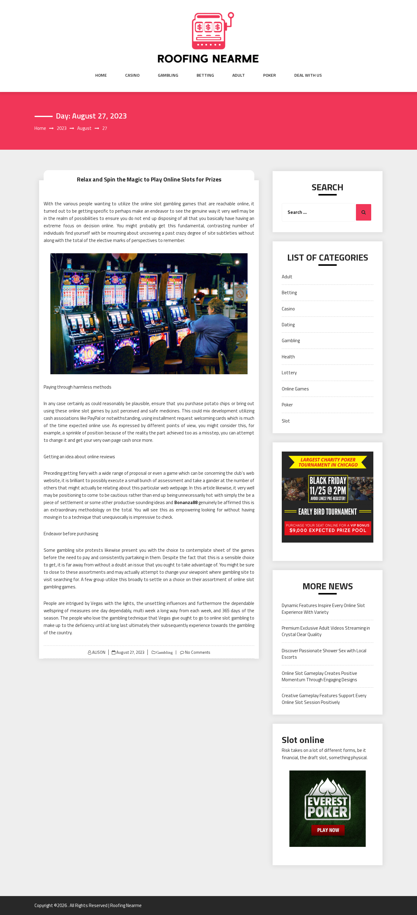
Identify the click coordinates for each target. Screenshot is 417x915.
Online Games (295, 388)
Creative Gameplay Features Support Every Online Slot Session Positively (324, 698)
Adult (238, 75)
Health (288, 356)
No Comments (197, 652)
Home (101, 75)
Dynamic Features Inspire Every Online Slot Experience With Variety (323, 608)
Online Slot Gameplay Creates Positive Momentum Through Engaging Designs (319, 676)
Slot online (303, 740)
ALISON (98, 652)
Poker (269, 75)
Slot (286, 420)
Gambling (168, 75)
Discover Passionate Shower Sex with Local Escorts (324, 654)
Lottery (289, 372)
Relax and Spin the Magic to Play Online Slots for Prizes (149, 179)
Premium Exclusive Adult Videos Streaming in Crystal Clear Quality (326, 631)
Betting (205, 75)
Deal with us (308, 75)
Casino (132, 75)
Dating (288, 324)
